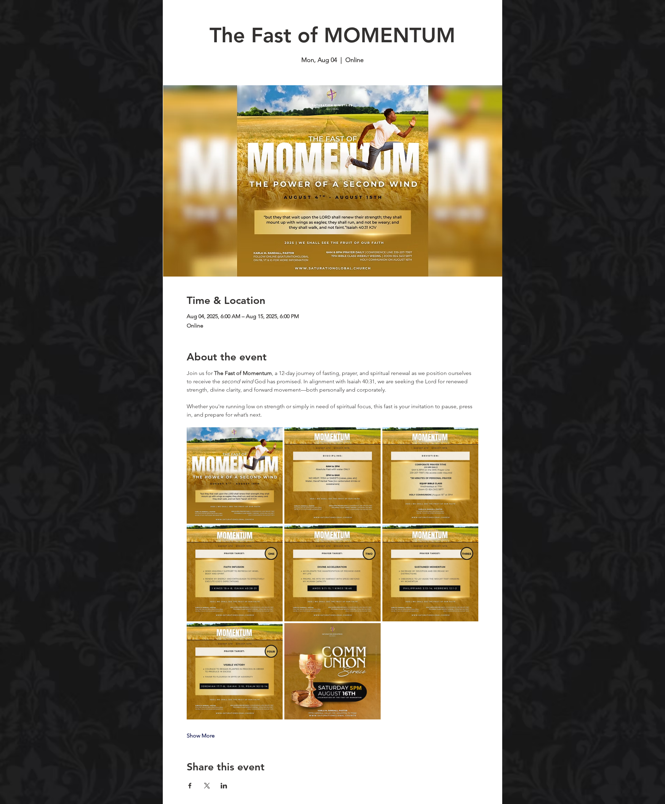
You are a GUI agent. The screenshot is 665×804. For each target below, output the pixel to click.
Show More (201, 735)
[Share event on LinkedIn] (224, 785)
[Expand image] (235, 475)
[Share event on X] (207, 785)
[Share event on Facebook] (190, 785)
